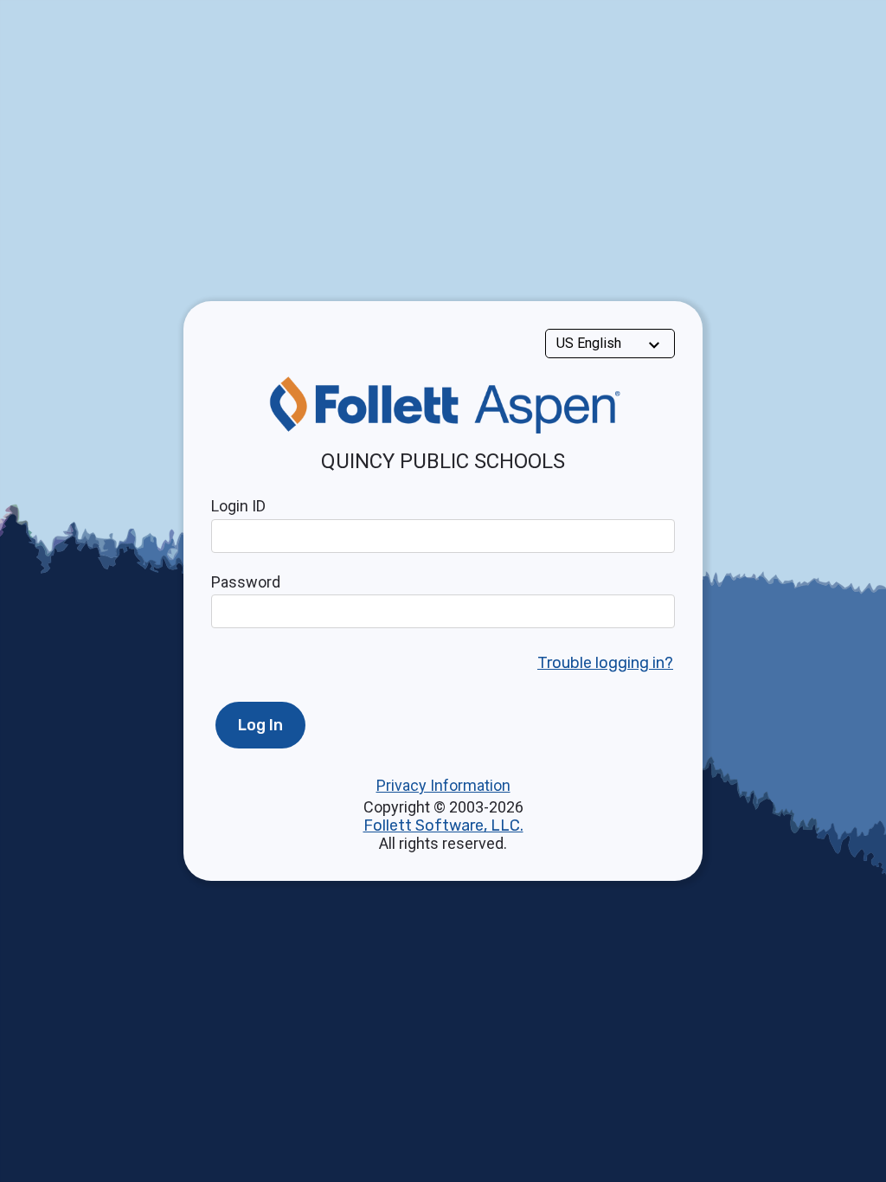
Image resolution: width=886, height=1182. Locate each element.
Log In (260, 725)
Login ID (238, 506)
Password (245, 582)
